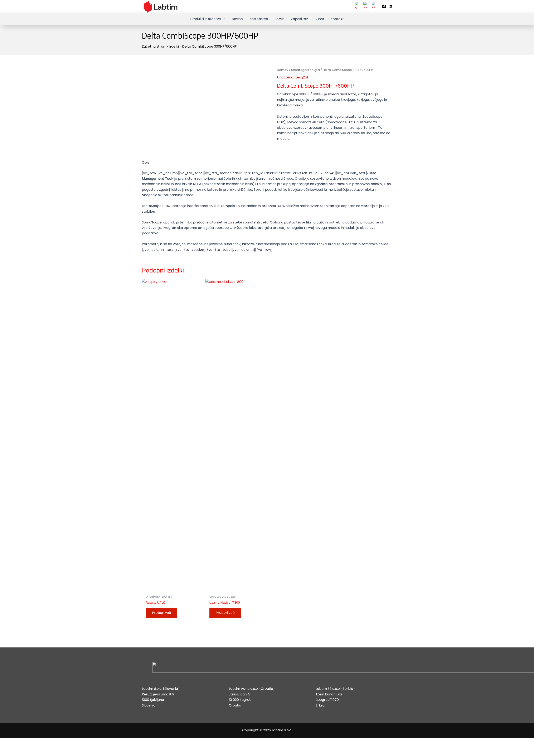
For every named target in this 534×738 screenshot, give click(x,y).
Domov (282, 70)
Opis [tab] (145, 162)
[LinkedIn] (390, 6)
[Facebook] (384, 6)
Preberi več (161, 612)
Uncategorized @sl (305, 70)
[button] (223, 19)
